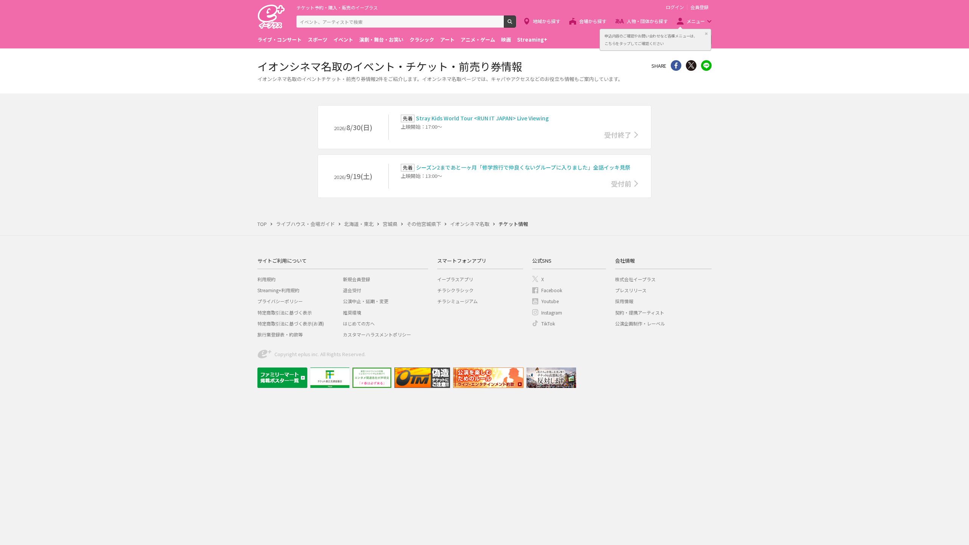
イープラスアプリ (455, 279)
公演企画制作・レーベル (640, 323)
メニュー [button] (696, 21)
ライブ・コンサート (279, 39)
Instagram (551, 312)
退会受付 (352, 290)
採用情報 (624, 301)
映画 (506, 39)
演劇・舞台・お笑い (381, 39)
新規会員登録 (356, 279)
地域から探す (546, 21)
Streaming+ (532, 39)
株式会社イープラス (635, 279)
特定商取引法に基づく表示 (284, 312)
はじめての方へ (359, 323)
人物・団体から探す (647, 21)
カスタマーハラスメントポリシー (377, 334)
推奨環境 (352, 312)
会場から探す (592, 21)
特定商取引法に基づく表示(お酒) (290, 323)
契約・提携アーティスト (639, 312)
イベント (343, 39)
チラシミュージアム (457, 301)
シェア (676, 65)
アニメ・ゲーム (478, 39)
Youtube (550, 301)
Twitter (691, 65)
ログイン (675, 7)
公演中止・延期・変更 (365, 301)
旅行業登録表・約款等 (280, 334)
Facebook (551, 290)
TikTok (548, 323)
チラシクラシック (455, 290)
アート (447, 39)
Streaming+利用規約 (278, 290)
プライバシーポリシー (280, 301)
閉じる (706, 34)
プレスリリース (631, 290)
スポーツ (317, 39)
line (706, 65)
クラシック (422, 39)
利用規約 (266, 279)
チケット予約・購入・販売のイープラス (337, 7)
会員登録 (699, 7)
